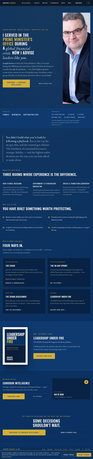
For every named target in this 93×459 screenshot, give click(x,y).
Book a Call (58, 449)
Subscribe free (14, 396)
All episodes (37, 396)
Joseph (9, 3)
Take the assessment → (14, 310)
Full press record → (57, 124)
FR (88, 3)
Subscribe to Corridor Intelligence (24, 432)
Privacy (65, 449)
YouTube (87, 449)
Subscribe (78, 3)
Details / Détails (6, 456)
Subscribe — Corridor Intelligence (16, 83)
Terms (71, 449)
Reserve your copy (44, 356)
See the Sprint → (56, 283)
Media (63, 3)
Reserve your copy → (58, 310)
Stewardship (54, 3)
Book (69, 3)
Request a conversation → (16, 283)
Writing (44, 3)
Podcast (37, 3)
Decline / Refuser (68, 455)
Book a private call (45, 83)
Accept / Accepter (83, 455)
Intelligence (26, 3)
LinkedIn (77, 449)
